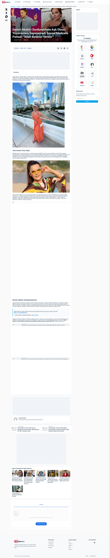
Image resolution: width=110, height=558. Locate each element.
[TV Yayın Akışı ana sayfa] (19, 541)
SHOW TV (71, 543)
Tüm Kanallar (51, 545)
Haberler (50, 547)
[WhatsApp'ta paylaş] (6, 16)
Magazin (19, 6)
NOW (70, 547)
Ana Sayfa (13, 6)
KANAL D (70, 545)
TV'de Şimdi (50, 543)
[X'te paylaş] (6, 9)
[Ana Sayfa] (6, 2)
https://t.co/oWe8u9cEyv (20, 312)
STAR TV (70, 549)
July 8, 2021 (35, 315)
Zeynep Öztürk (17, 39)
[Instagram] (94, 542)
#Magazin (29, 48)
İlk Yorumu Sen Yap (41, 523)
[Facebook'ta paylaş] (6, 13)
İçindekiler (16, 72)
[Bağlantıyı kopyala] (6, 20)
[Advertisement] (41, 61)
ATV (69, 542)
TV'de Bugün (50, 542)
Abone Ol (87, 101)
